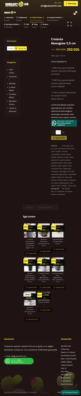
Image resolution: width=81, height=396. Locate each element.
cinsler (53, 152)
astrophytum (62, 149)
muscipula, (54, 171)
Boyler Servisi (66, 378)
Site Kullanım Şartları (68, 356)
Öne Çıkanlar (66, 189)
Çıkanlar (58, 152)
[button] (74, 13)
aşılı (56, 149)
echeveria (60, 157)
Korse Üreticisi (66, 381)
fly (59, 160)
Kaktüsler (12, 84)
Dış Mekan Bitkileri (12, 95)
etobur (71, 157)
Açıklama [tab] (29, 207)
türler (58, 186)
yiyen (74, 186)
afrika (64, 146)
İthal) (65, 163)
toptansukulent (64, 183)
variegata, (64, 186)
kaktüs (70, 163)
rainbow (53, 177)
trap (71, 183)
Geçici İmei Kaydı (67, 384)
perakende (54, 174)
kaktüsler (54, 166)
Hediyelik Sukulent (57, 163)
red (63, 177)
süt (52, 183)
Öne (69, 171)
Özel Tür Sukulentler (58, 191)
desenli (68, 154)
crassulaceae (55, 154)
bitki (68, 149)
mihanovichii (67, 169)
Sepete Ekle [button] (32, 253)
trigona (53, 186)
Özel (72, 171)
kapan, (60, 166)
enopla (66, 157)
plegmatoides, (63, 174)
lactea (70, 166)
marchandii (54, 169)
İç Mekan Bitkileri (12, 89)
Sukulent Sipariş (62, 180)
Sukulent (54, 180)
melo (60, 169)
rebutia (59, 177)
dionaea (53, 157)
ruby (66, 177)
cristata (63, 154)
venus (70, 186)
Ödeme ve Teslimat (68, 352)
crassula (64, 152)
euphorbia (54, 160)
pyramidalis (72, 174)
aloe (71, 146)
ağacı (68, 146)
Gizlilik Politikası (66, 362)
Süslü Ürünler (11, 71)
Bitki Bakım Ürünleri (13, 102)
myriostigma (63, 171)
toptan (56, 183)
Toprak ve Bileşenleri (12, 109)
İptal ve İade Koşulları (68, 359)
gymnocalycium (66, 160)
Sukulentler (72, 180)
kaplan (65, 166)
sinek (70, 177)
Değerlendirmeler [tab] (46, 207)
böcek (72, 149)
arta (52, 149)
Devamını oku (33, 319)
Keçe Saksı (64, 371)
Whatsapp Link (66, 375)
